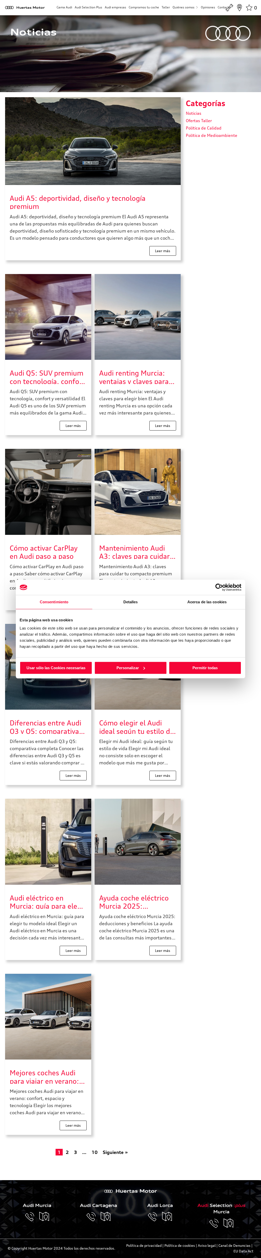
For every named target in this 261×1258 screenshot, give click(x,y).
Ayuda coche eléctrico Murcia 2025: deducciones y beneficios (134, 901)
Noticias (193, 113)
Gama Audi (64, 7)
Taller (166, 7)
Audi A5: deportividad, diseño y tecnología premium (78, 201)
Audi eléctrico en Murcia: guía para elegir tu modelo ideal (48, 901)
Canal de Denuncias (234, 1245)
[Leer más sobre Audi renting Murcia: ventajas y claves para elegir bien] (138, 317)
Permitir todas (205, 668)
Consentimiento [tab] (54, 602)
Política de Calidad (203, 128)
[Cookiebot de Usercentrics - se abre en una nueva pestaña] (219, 587)
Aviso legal (207, 1245)
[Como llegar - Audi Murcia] (44, 1217)
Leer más (162, 251)
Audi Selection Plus (88, 7)
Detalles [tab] (130, 602)
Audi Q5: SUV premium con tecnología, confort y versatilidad (47, 376)
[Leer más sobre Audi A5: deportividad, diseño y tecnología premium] (93, 141)
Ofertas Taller (199, 120)
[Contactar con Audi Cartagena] (93, 1216)
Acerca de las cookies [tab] (207, 602)
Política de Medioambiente (211, 135)
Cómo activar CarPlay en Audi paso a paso (43, 551)
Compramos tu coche (144, 7)
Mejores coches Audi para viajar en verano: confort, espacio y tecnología (44, 1076)
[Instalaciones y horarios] (239, 7)
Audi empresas (115, 7)
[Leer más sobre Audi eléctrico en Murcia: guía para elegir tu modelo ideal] (48, 842)
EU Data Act (243, 1251)
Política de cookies (179, 1245)
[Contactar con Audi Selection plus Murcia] (216, 1223)
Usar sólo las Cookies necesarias (56, 668)
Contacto (224, 7)
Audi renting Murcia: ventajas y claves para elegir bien (134, 376)
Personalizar (127, 668)
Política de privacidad (144, 1245)
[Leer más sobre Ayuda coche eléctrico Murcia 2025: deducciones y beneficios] (138, 842)
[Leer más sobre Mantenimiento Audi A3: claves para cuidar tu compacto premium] (138, 492)
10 (95, 1152)
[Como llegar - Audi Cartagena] (106, 1217)
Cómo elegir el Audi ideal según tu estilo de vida (136, 726)
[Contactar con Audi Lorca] (155, 1216)
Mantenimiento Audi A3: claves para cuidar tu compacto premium (135, 551)
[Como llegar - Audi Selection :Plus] (229, 1223)
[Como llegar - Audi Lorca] (167, 1217)
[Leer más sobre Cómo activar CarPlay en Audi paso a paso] (48, 492)
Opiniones (208, 7)
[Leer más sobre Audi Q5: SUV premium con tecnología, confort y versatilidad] (48, 317)
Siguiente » (115, 1152)
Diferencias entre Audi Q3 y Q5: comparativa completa (45, 726)
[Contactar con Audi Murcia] (32, 1216)
